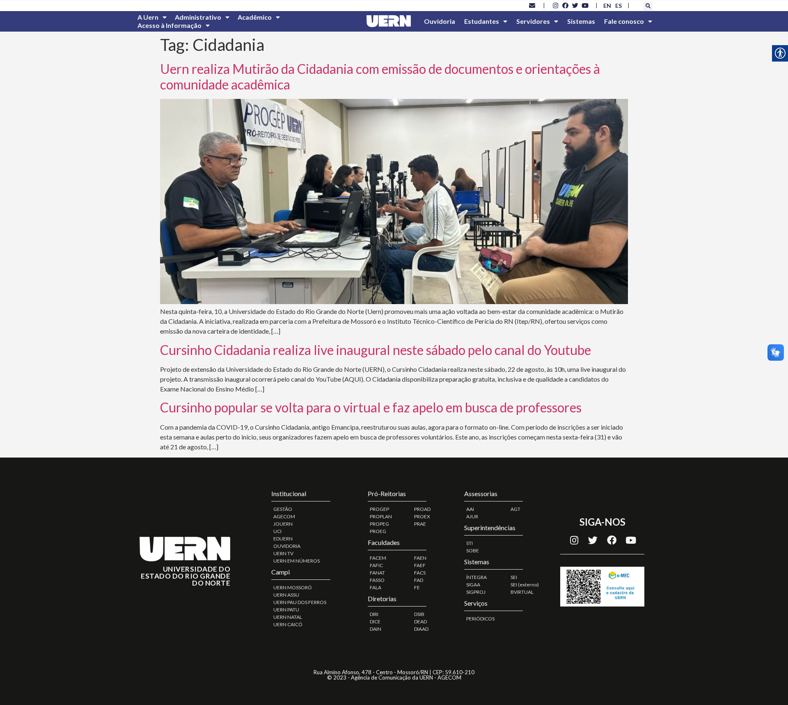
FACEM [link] (378, 558)
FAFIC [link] (376, 565)
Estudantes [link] (481, 21)
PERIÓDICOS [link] (480, 619)
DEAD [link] (420, 621)
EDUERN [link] (283, 539)
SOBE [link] (472, 550)
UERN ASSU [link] (286, 595)
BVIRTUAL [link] (522, 592)
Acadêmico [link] (255, 17)
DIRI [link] (374, 614)
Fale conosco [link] (624, 21)
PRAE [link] (420, 524)
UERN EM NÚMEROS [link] (296, 561)
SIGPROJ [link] (476, 592)
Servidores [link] (533, 21)
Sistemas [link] (581, 21)
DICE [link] (375, 621)
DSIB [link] (419, 614)
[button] (648, 6)
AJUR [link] (472, 516)
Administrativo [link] (198, 17)
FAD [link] (418, 580)
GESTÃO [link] (282, 509)
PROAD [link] (422, 509)
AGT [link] (515, 509)
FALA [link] (375, 587)
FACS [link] (420, 573)
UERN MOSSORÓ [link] (292, 587)
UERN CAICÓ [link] (287, 624)
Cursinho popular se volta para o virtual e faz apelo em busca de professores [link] (371, 407)
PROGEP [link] (379, 509)
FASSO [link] (377, 580)
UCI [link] (277, 531)
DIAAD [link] (421, 629)
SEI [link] (514, 577)
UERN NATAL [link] (287, 617)
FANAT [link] (377, 573)
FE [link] (417, 587)
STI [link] (469, 543)
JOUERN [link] (283, 524)
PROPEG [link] (379, 524)
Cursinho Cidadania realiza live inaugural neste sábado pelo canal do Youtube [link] (375, 350)
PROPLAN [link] (381, 516)
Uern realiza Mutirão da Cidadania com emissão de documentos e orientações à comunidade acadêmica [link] (380, 76)
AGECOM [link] (284, 516)
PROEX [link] (422, 516)
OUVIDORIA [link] (286, 546)
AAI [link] (470, 509)
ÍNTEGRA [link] (476, 577)
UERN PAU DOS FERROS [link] (299, 602)
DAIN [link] (375, 629)
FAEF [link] (420, 565)
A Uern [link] (147, 17)
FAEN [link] (420, 558)
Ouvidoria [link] (439, 21)
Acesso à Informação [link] (169, 25)
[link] (532, 5)
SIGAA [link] (473, 584)
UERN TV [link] (283, 553)
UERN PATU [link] (286, 610)
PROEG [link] (378, 531)
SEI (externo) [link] (525, 584)
